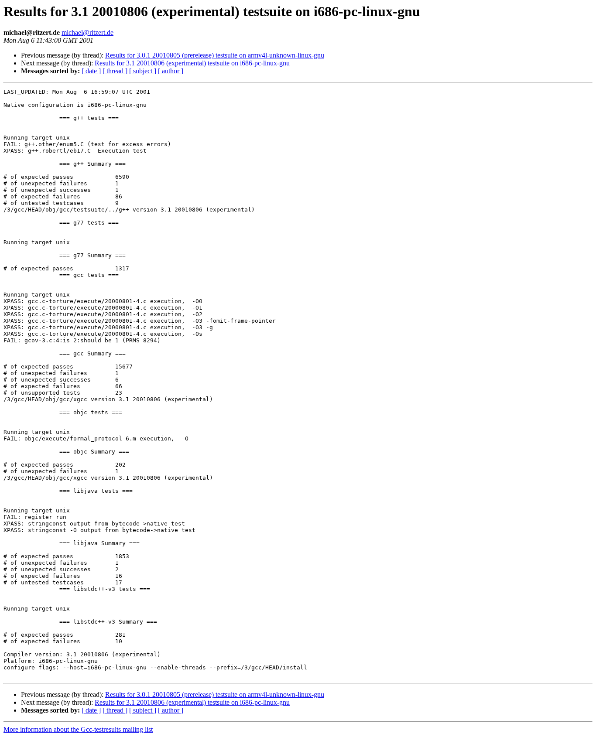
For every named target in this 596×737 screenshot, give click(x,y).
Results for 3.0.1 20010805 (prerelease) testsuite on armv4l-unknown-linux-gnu (214, 55)
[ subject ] (142, 71)
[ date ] (91, 71)
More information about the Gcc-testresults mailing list (78, 729)
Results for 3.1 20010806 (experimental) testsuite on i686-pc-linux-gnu (192, 63)
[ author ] (170, 71)
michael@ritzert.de (87, 32)
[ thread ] (115, 71)
